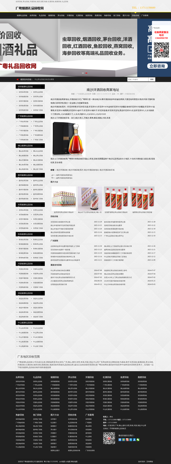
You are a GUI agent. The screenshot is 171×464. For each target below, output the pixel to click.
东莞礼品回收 (38, 210)
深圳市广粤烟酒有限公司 (27, 461)
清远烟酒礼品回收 (25, 293)
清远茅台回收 (38, 303)
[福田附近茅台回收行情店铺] (142, 210)
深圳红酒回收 (38, 101)
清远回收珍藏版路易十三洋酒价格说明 (118, 253)
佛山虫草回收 (23, 151)
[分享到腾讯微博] (130, 439)
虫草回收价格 (72, 419)
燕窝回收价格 (72, 443)
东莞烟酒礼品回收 (25, 205)
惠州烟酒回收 (23, 185)
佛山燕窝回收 (38, 165)
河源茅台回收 (38, 274)
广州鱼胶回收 (23, 135)
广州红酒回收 (38, 131)
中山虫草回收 (23, 328)
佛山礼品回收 (38, 151)
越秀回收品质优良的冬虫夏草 (114, 250)
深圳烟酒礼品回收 (25, 87)
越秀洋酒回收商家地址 (64, 178)
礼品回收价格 (72, 422)
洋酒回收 (70, 15)
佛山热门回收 (38, 169)
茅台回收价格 (72, 429)
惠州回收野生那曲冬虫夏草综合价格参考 (65, 260)
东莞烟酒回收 (23, 215)
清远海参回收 (23, 317)
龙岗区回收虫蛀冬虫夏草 (113, 225)
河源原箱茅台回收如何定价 (60, 274)
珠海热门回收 (38, 258)
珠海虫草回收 (23, 239)
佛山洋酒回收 (23, 160)
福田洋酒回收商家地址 (64, 175)
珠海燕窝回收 (38, 253)
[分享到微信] (138, 439)
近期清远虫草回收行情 (59, 284)
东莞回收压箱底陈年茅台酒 (60, 222)
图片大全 (126, 15)
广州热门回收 (38, 140)
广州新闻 (89, 422)
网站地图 (74, 461)
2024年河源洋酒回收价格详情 (114, 281)
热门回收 (116, 15)
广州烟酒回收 (23, 126)
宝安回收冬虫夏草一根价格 (60, 250)
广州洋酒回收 (23, 131)
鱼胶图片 (54, 440)
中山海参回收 (23, 346)
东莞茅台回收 (38, 215)
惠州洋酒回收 (23, 190)
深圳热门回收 (38, 110)
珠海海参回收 (23, 258)
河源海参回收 (23, 287)
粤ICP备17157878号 (51, 461)
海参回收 (107, 15)
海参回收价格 (72, 447)
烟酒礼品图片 (55, 450)
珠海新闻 (89, 440)
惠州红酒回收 (38, 190)
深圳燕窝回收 (38, 106)
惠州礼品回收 (38, 180)
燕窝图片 (54, 443)
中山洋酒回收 (23, 337)
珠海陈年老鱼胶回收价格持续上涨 (63, 257)
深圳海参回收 (23, 110)
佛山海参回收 (23, 169)
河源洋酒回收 (23, 278)
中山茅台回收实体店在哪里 (60, 270)
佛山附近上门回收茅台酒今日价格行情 (118, 246)
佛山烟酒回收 (23, 155)
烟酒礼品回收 (22, 15)
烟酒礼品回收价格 (74, 450)
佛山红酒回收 (38, 160)
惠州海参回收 (23, 199)
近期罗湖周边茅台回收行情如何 (116, 212)
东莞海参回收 (23, 228)
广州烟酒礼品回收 (25, 116)
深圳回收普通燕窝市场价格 (114, 229)
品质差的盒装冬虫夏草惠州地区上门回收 (65, 246)
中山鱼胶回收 (23, 342)
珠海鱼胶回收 (23, 253)
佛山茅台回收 (38, 155)
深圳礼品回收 (38, 92)
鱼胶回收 (89, 15)
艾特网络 (149, 461)
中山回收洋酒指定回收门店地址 (115, 257)
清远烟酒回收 (23, 303)
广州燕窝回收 (38, 135)
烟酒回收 (51, 15)
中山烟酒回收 (23, 333)
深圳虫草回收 (23, 92)
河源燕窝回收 (38, 283)
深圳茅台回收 (38, 96)
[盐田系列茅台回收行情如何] (64, 210)
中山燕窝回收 (38, 342)
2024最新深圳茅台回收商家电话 (62, 281)
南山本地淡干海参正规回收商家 (62, 229)
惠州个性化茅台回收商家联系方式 (63, 277)
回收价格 (135, 15)
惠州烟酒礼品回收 (25, 175)
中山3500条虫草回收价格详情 (114, 284)
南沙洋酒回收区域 (107, 170)
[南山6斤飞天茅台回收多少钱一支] (90, 210)
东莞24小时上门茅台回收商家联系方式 (118, 277)
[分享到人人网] (134, 439)
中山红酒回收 (38, 337)
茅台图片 (54, 429)
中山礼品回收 (38, 328)
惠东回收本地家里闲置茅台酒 (114, 222)
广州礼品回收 (38, 121)
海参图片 (54, 447)
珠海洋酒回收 (23, 249)
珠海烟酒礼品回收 (25, 234)
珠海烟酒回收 (23, 244)
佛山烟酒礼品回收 (25, 146)
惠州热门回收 (38, 199)
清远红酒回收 (38, 308)
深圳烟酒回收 (23, 96)
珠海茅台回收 (38, 244)
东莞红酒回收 (38, 219)
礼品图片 (54, 422)
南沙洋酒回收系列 (75, 170)
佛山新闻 (89, 426)
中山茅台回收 (38, 333)
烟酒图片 (54, 426)
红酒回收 (79, 15)
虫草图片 (54, 419)
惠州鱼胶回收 (23, 194)
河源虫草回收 (23, 269)
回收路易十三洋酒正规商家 (114, 260)
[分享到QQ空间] (123, 439)
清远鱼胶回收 (23, 312)
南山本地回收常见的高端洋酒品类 (63, 225)
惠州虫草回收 (23, 180)
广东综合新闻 (90, 450)
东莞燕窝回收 (38, 224)
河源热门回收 (38, 287)
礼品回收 (42, 15)
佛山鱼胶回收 (23, 165)
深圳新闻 (89, 419)
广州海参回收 (23, 140)
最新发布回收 (26, 79)
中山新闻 (89, 436)
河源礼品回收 (38, 269)
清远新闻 (89, 443)
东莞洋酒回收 (23, 219)
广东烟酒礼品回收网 (84, 94)
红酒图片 (54, 436)
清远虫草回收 (23, 298)
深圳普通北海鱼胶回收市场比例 (62, 236)
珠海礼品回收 (38, 239)
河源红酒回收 (38, 278)
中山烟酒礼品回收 (25, 323)
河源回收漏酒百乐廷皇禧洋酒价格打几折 (65, 253)
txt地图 (67, 461)
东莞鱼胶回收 (23, 224)
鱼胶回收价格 (72, 440)
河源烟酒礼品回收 (25, 264)
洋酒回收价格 (130, 94)
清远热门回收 (38, 317)
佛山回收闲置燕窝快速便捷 (60, 232)
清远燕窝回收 (38, 312)
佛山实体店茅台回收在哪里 (114, 274)
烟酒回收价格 (72, 426)
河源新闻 (89, 447)
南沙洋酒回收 (62, 170)
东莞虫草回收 (23, 210)
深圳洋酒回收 (23, 101)
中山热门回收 (38, 346)
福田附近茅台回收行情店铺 (142, 212)
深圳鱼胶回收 (23, 106)
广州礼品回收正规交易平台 (114, 236)
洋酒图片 (54, 433)
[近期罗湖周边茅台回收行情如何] (116, 210)
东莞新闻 (89, 429)
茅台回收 (61, 15)
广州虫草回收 (23, 121)
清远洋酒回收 (23, 308)
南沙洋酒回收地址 (91, 170)
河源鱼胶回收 (23, 283)
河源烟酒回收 (23, 274)
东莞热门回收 (38, 228)
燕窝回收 (98, 15)
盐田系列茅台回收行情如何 (64, 212)
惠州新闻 (89, 433)
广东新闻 (144, 15)
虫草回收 (33, 15)
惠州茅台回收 (38, 185)
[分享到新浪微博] (127, 439)
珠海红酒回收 (38, 249)
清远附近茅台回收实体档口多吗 (46, 79)
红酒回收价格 (72, 436)
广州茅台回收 (38, 126)
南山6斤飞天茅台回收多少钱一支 (90, 212)
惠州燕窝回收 (38, 194)
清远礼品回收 (38, 298)
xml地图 (62, 461)
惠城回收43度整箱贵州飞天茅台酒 (116, 232)
